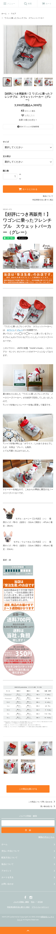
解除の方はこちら (46, 837)
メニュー (10, 3)
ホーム (4, 13)
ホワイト (11, 330)
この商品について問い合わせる (40, 802)
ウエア (13, 13)
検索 (29, 3)
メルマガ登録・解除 (21, 902)
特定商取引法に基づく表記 (42, 200)
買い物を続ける (46, 806)
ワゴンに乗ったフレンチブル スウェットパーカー (24, 18)
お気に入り (29, 115)
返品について (48, 196)
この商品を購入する (28, 789)
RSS (32, 902)
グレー (20, 330)
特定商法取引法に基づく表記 (18, 907)
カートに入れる (29, 189)
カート (49, 3)
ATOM (40, 902)
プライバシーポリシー (40, 907)
